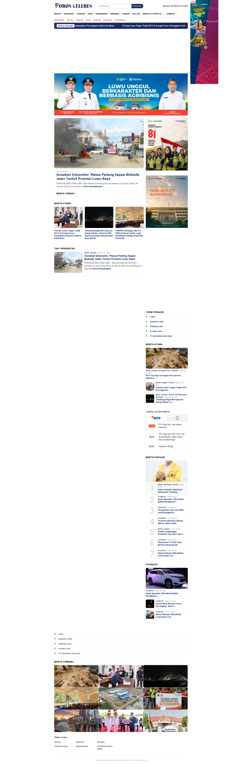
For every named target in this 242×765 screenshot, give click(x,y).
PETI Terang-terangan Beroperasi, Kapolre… (164, 376)
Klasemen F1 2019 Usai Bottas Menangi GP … (170, 543)
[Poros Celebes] (73, 6)
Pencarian (137, 6)
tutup (193, 1)
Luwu (152, 317)
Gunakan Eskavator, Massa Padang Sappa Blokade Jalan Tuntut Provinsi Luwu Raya (97, 177)
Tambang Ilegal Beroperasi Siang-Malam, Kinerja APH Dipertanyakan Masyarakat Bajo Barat (68, 234)
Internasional (165, 371)
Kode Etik (80, 742)
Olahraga (162, 507)
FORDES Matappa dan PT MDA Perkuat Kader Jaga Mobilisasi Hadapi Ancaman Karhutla (98, 234)
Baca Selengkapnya (93, 186)
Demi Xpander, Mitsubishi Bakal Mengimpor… (171, 500)
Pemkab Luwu (156, 326)
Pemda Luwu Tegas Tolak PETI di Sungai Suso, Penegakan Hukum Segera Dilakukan (120, 25)
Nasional (159, 397)
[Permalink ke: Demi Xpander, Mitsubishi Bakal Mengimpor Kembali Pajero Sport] (167, 578)
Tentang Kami (61, 746)
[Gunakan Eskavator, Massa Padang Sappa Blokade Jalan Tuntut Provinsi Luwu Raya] (99, 143)
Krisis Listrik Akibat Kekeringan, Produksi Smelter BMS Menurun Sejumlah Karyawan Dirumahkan (126, 235)
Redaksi (101, 742)
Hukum (171, 383)
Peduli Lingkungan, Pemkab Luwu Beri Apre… (171, 532)
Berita (86, 253)
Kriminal (175, 371)
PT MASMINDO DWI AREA (161, 336)
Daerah (93, 253)
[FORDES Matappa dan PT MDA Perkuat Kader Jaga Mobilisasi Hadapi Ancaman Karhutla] (99, 217)
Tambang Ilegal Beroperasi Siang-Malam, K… (169, 400)
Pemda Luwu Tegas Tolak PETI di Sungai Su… (171, 388)
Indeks (57, 742)
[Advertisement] (138, 49)
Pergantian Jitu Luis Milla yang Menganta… (171, 511)
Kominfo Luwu (157, 322)
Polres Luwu (156, 331)
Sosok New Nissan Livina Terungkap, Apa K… (168, 604)
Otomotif (162, 497)
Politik (175, 485)
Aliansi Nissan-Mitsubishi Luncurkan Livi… (170, 554)
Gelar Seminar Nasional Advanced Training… (170, 490)
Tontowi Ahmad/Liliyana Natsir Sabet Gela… (170, 522)
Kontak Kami (82, 746)
